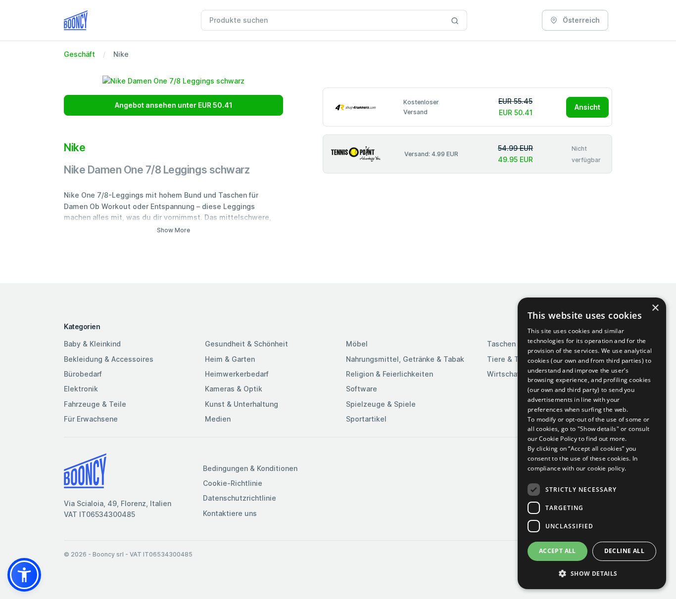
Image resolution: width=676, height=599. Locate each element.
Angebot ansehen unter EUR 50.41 (174, 105)
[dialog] (592, 443)
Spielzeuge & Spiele (381, 404)
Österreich (580, 20)
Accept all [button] (557, 551)
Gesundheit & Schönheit (246, 344)
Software (361, 389)
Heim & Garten (230, 359)
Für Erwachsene (91, 419)
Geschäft (79, 54)
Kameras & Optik (233, 389)
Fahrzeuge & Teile (95, 404)
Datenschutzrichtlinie (239, 498)
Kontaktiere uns (230, 513)
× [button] (655, 308)
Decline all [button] (624, 551)
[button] (24, 574)
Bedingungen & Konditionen (250, 468)
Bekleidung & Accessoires (108, 359)
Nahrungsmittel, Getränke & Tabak (405, 359)
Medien (218, 419)
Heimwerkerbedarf (237, 374)
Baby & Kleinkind (92, 344)
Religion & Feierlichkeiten (389, 374)
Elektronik (81, 389)
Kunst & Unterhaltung (241, 404)
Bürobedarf (83, 374)
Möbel (357, 344)
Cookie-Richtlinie (232, 483)
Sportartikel (366, 419)
